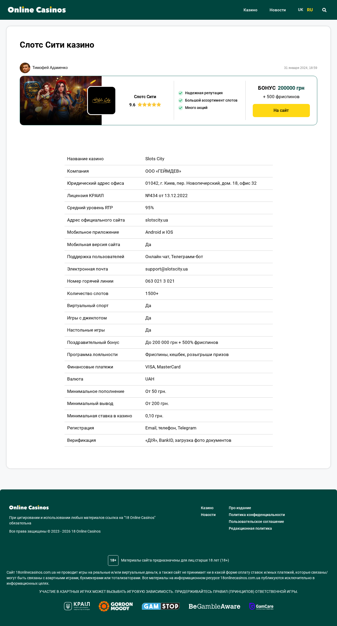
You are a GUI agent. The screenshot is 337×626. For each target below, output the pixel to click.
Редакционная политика (250, 528)
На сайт (281, 110)
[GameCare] (261, 607)
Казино (250, 10)
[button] (324, 10)
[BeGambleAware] (214, 607)
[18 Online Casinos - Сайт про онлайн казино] (34, 9)
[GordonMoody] (116, 607)
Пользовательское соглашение (256, 521)
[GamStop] (161, 607)
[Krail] (77, 607)
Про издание (240, 508)
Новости (278, 10)
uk (300, 10)
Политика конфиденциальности (257, 515)
